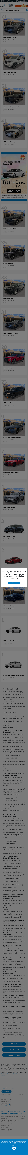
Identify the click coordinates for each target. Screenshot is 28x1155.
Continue (14, 583)
